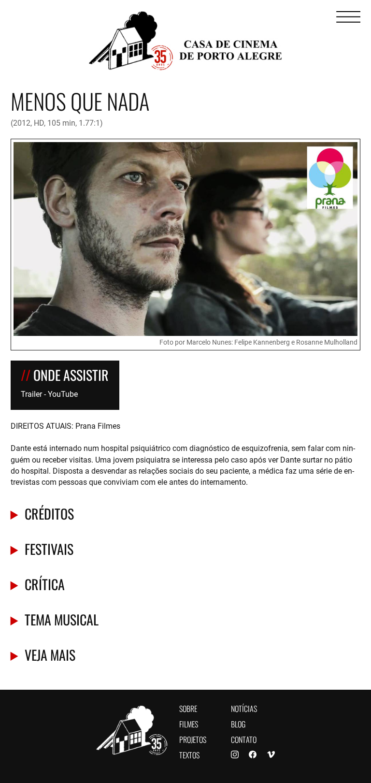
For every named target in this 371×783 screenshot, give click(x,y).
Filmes (188, 723)
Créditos (49, 513)
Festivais (49, 548)
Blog (238, 723)
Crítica (45, 584)
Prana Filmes (97, 425)
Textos (189, 754)
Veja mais (50, 654)
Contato (244, 739)
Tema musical (62, 619)
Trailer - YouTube (49, 394)
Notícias (244, 708)
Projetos (192, 739)
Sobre (188, 708)
